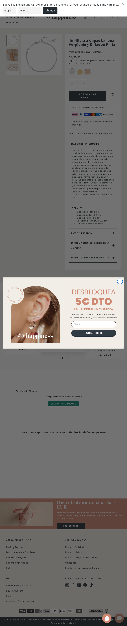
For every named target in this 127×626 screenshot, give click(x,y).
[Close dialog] (120, 281)
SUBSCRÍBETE (94, 333)
